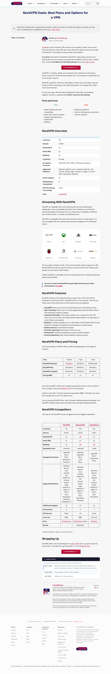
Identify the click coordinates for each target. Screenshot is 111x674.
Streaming (40, 3)
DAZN (44, 641)
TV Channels (54, 3)
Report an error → (79, 621)
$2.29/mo (94, 521)
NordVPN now (65, 388)
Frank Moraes (62, 38)
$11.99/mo (69, 363)
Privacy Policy (62, 647)
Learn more (55, 30)
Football (13, 630)
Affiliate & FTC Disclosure (62, 643)
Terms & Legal (62, 655)
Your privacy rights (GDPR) (63, 651)
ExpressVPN (80, 425)
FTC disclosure (82, 641)
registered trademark (80, 666)
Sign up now (90, 62)
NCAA (28, 642)
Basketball (14, 639)
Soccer (13, 645)
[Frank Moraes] (47, 591)
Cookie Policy (62, 658)
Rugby (13, 642)
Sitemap (60, 661)
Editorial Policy (62, 639)
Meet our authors (63, 633)
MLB (28, 639)
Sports (30, 3)
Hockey (13, 633)
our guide (58, 286)
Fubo (43, 632)
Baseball (13, 636)
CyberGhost (94, 425)
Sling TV (44, 635)
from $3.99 (63, 194)
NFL (28, 630)
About (74, 3)
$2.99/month (66, 521)
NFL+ (43, 644)
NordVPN (45, 47)
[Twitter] (98, 587)
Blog (65, 3)
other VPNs (75, 544)
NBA (28, 636)
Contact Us (61, 636)
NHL (28, 633)
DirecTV (44, 638)
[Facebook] (95, 587)
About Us (60, 630)
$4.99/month (78, 521)
